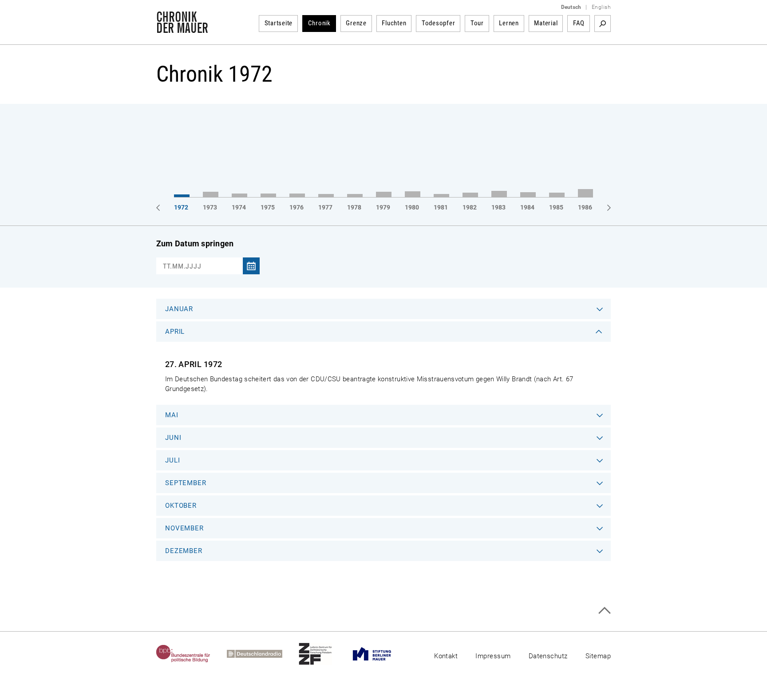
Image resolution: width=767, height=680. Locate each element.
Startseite (279, 23)
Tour (477, 23)
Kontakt (446, 656)
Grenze (356, 23)
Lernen (509, 23)
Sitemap (598, 656)
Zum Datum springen (194, 243)
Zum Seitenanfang (604, 610)
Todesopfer (438, 23)
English (601, 7)
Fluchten (394, 23)
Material (545, 23)
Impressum (492, 656)
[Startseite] (182, 28)
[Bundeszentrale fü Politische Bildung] (191, 654)
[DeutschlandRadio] (263, 654)
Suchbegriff (602, 23)
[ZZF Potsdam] (323, 654)
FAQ (579, 23)
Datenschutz (548, 656)
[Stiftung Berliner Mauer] (380, 654)
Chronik (319, 23)
